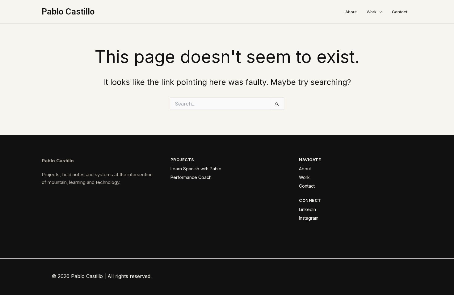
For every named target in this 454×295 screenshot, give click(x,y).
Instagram (308, 218)
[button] (379, 11)
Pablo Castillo (68, 11)
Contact (399, 11)
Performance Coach (191, 177)
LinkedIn (307, 209)
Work (371, 11)
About (351, 11)
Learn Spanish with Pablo (195, 168)
